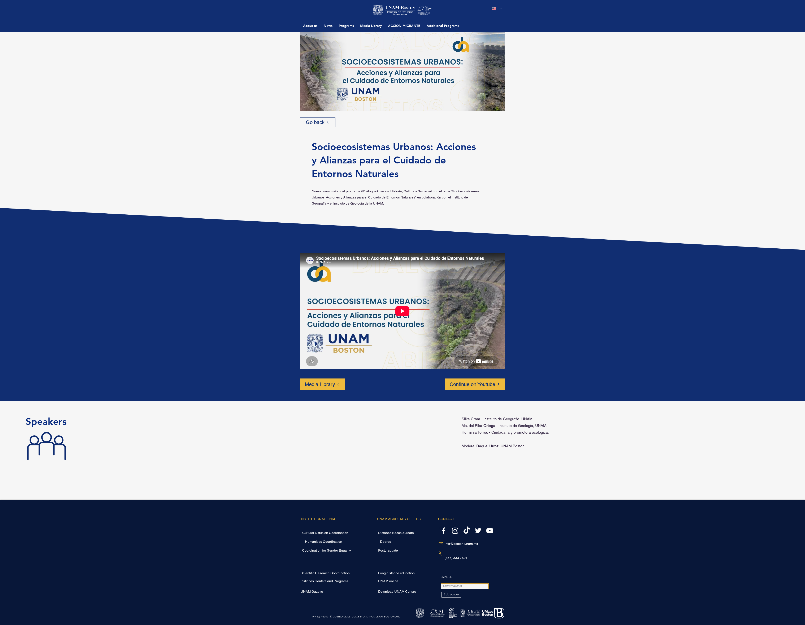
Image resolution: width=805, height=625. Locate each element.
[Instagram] (455, 530)
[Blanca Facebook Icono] (443, 530)
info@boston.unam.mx (461, 544)
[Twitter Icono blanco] (478, 530)
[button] (346, 25)
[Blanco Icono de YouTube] (490, 530)
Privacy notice (320, 616)
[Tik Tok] (466, 530)
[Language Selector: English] (497, 8)
